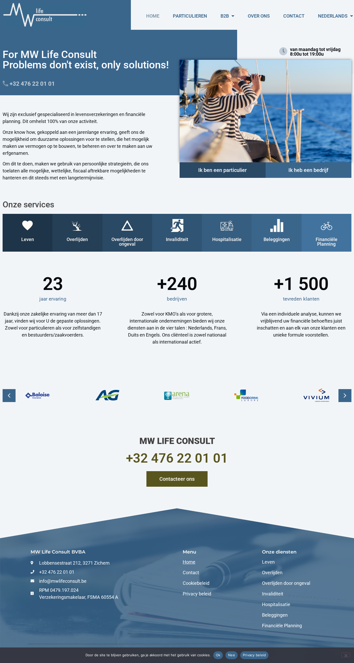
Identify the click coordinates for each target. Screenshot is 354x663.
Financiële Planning (282, 625)
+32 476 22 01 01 (177, 458)
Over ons (259, 16)
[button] (344, 395)
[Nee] (345, 655)
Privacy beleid (197, 593)
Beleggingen (275, 615)
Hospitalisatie (276, 604)
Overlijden (272, 572)
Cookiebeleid (196, 583)
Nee (231, 655)
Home (152, 16)
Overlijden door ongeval (286, 583)
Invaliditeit (272, 593)
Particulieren (190, 16)
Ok (218, 655)
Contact (294, 16)
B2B (225, 16)
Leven (268, 562)
